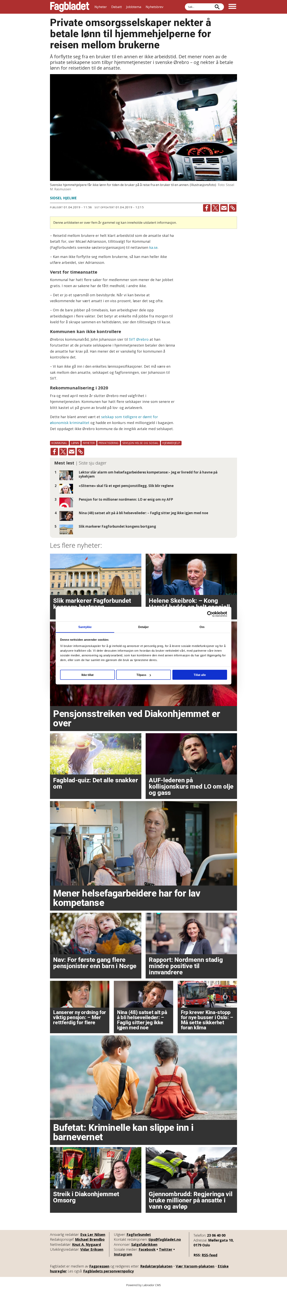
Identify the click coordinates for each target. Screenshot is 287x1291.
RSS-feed (209, 1255)
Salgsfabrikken (144, 1244)
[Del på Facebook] (206, 208)
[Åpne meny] (232, 7)
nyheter (89, 443)
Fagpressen (99, 1266)
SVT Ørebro (139, 339)
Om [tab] (202, 626)
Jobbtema (133, 6)
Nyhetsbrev (154, 6)
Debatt (116, 6)
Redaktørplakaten (156, 1266)
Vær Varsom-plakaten (195, 1266)
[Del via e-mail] (224, 208)
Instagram (123, 1254)
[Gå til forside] (69, 7)
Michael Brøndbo (90, 1239)
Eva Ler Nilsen (92, 1234)
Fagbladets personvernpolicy (108, 1271)
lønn (75, 443)
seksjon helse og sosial (140, 443)
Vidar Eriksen (91, 1249)
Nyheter (100, 6)
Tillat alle (200, 674)
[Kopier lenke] (232, 208)
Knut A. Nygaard (86, 1244)
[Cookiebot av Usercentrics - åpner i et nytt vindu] (210, 614)
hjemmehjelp (171, 443)
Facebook (147, 1249)
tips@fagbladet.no (164, 1239)
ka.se (153, 247)
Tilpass (141, 674)
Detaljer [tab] (143, 626)
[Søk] (217, 6)
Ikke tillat (87, 674)
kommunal (59, 443)
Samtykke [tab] (85, 626)
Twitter (165, 1249)
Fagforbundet (139, 1234)
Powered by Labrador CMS (143, 1285)
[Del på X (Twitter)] (215, 208)
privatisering (109, 443)
